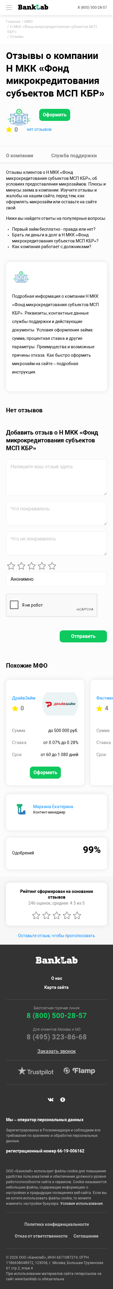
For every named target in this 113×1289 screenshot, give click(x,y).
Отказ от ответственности (41, 1236)
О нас (56, 978)
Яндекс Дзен (63, 1100)
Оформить (55, 115)
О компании (19, 155)
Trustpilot (35, 1070)
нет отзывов (39, 129)
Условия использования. (82, 1203)
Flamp (79, 1071)
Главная (13, 22)
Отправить (83, 636)
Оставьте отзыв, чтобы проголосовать (56, 935)
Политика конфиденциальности (56, 1224)
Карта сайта (56, 987)
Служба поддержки (74, 155)
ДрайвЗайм (23, 698)
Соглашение (86, 1236)
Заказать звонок (56, 1051)
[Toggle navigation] (9, 8)
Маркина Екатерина (53, 806)
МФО (28, 22)
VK (51, 1100)
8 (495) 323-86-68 (57, 1037)
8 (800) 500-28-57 (92, 7)
